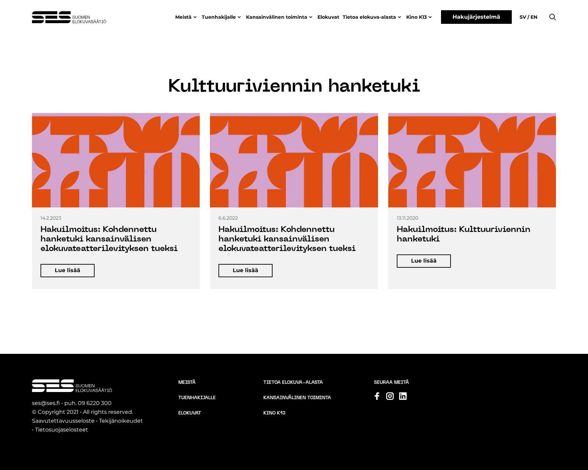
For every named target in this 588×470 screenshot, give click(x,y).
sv (523, 17)
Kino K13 (416, 17)
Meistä (183, 17)
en (533, 17)
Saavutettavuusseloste (63, 421)
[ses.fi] (69, 17)
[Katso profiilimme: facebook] (377, 396)
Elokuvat (328, 17)
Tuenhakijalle (219, 17)
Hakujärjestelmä (476, 17)
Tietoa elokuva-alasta (369, 17)
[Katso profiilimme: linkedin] (402, 396)
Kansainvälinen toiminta (276, 17)
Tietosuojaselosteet (61, 429)
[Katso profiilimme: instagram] (389, 396)
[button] (552, 17)
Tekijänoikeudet (121, 421)
